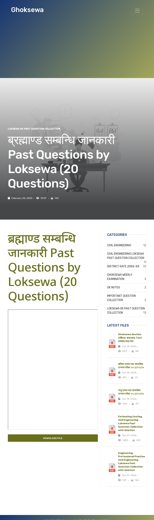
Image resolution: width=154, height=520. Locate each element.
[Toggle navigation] (137, 11)
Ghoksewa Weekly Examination (126, 277)
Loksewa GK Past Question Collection (34, 128)
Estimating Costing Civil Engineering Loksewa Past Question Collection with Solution (130, 423)
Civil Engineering (126, 245)
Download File (53, 438)
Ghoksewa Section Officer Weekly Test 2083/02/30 (130, 338)
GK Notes (126, 287)
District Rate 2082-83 (126, 266)
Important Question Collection (126, 298)
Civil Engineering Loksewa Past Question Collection (126, 256)
